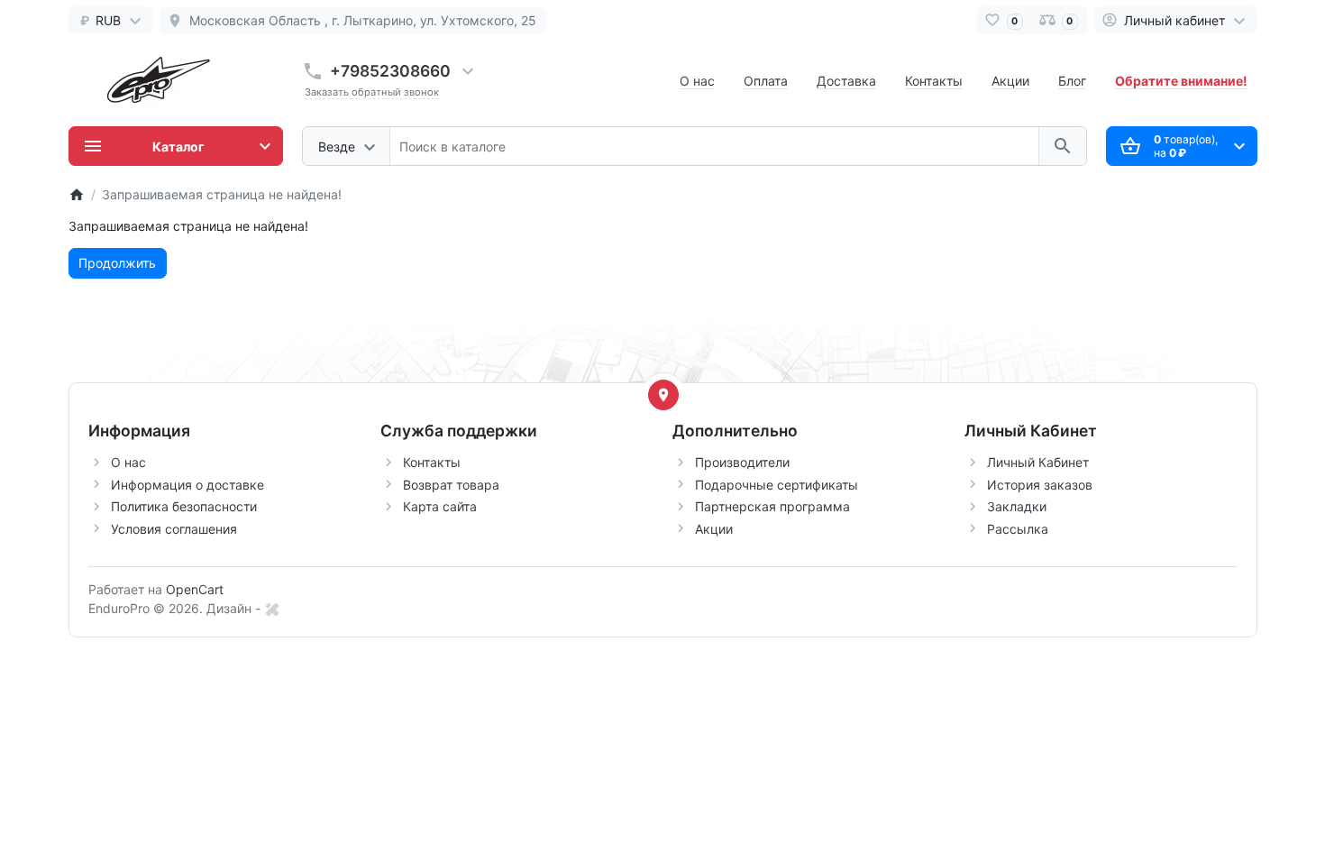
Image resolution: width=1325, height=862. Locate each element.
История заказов (1039, 484)
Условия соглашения (174, 528)
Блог (1072, 80)
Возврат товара (451, 484)
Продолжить (117, 263)
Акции (1010, 80)
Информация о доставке (187, 484)
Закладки (1016, 506)
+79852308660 (390, 70)
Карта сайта (440, 506)
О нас (697, 80)
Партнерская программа (772, 506)
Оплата (766, 80)
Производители (742, 462)
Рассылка (1017, 528)
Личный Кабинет (1038, 462)
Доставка (846, 80)
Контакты (934, 80)
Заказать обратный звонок (372, 92)
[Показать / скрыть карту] (663, 395)
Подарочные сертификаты (776, 484)
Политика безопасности (184, 506)
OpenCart (195, 589)
